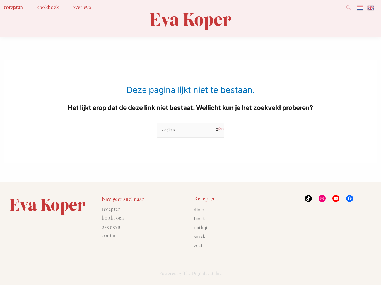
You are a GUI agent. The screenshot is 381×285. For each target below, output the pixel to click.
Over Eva (111, 227)
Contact (110, 236)
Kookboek (113, 218)
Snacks (201, 236)
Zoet (198, 245)
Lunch (199, 219)
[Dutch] (360, 7)
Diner (199, 210)
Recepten (111, 209)
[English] (371, 7)
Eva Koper (190, 19)
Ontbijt (201, 227)
